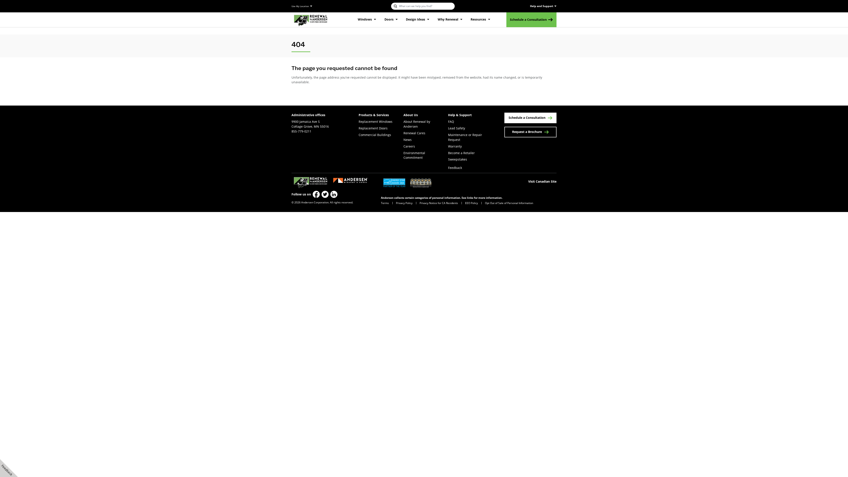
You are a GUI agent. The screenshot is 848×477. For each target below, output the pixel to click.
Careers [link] (409, 146)
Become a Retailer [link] (461, 153)
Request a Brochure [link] (527, 132)
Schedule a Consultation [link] (528, 19)
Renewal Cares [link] (414, 133)
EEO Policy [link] (471, 203)
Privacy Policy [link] (404, 203)
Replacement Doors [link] (373, 128)
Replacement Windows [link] (375, 121)
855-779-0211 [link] (301, 131)
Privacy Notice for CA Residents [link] (439, 203)
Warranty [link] (455, 146)
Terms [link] (385, 203)
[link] (311, 19)
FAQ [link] (451, 121)
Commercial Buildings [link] (375, 135)
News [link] (407, 140)
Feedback (455, 168)
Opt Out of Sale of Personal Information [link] (509, 203)
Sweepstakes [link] (457, 159)
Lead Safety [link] (456, 128)
